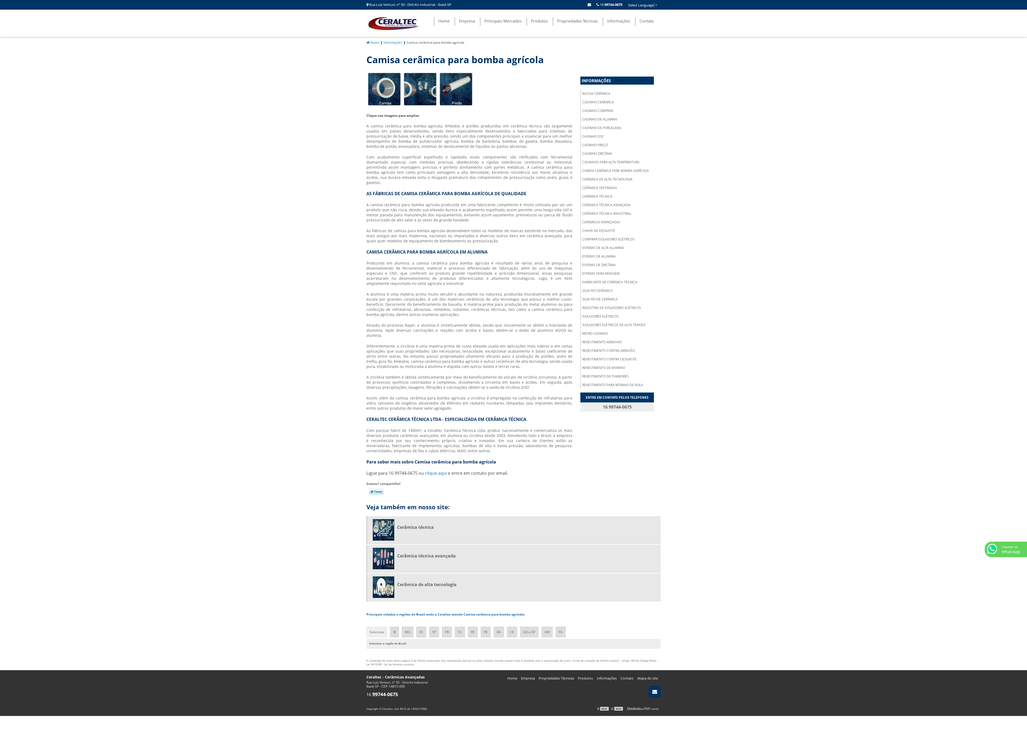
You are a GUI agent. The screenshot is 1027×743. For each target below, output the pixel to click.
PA (561, 632)
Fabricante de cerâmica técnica (609, 282)
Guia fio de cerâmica (600, 299)
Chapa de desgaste (598, 230)
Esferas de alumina (599, 256)
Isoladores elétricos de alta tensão (613, 325)
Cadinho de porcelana (601, 128)
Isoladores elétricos (600, 316)
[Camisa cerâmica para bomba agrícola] (384, 89)
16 (610, 4)
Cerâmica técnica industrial (606, 213)
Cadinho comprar (597, 110)
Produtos (539, 21)
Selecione (377, 632)
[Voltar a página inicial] (395, 23)
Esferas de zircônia (599, 265)
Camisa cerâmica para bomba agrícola (615, 170)
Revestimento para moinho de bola (612, 385)
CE (512, 632)
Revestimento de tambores (605, 376)
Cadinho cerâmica (598, 102)
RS (473, 632)
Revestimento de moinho (603, 367)
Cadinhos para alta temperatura (610, 162)
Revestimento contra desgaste (609, 359)
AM (547, 632)
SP (434, 632)
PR (447, 632)
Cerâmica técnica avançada (606, 205)
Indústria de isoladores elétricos (611, 308)
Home (444, 21)
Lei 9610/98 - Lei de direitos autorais (390, 664)
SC (460, 632)
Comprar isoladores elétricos (608, 239)
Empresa (467, 21)
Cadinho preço (595, 145)
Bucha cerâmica (596, 93)
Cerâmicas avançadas (601, 222)
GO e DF (529, 632)
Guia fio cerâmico (597, 290)
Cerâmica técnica (597, 196)
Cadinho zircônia (597, 153)
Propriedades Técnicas (577, 21)
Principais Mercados (503, 21)
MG (407, 632)
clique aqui (436, 473)
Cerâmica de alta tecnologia (607, 179)
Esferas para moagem (601, 273)
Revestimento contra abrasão (608, 350)
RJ (394, 632)
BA (499, 632)
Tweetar (376, 491)
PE (486, 632)
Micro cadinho (595, 333)
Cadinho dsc (593, 136)
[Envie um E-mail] (589, 4)
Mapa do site (647, 678)
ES (421, 632)
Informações (618, 21)
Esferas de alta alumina (603, 248)
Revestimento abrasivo (602, 342)
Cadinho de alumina (599, 119)
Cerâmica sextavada (599, 188)
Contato (646, 21)
